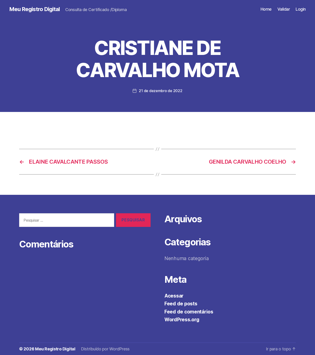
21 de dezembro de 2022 (160, 90)
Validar (283, 9)
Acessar (174, 296)
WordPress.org (181, 319)
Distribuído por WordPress (105, 348)
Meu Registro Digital (34, 9)
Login (301, 9)
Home (266, 9)
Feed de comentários (188, 312)
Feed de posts (180, 304)
